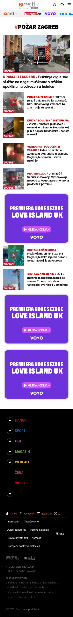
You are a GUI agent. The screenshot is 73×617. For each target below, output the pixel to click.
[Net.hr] (30, 558)
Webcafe (22, 462)
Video (20, 483)
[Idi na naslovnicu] (30, 9)
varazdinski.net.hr (16, 587)
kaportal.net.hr (51, 582)
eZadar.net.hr (46, 592)
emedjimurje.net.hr (17, 582)
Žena (19, 472)
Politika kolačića (39, 530)
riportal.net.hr (37, 587)
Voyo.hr (31, 571)
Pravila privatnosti (17, 538)
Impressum (13, 521)
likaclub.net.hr (26, 597)
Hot (18, 441)
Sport (20, 430)
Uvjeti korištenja (16, 530)
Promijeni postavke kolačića (23, 546)
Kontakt (36, 538)
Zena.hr (20, 571)
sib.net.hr (35, 582)
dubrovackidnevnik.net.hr (21, 592)
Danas (20, 420)
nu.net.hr (11, 597)
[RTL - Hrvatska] (12, 558)
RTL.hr (10, 571)
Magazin (22, 451)
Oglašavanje (31, 521)
